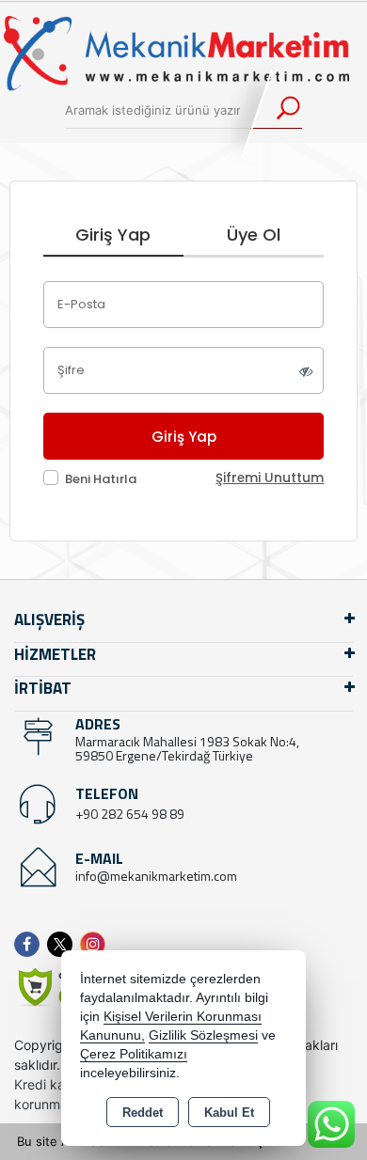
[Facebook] (30, 944)
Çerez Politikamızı (133, 1054)
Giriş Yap (113, 234)
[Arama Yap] (276, 110)
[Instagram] (96, 944)
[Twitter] (63, 944)
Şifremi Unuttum (269, 478)
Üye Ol (253, 234)
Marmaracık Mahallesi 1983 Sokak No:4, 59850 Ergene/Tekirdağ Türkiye (187, 748)
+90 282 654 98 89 (129, 813)
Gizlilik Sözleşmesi (203, 1035)
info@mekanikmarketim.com (156, 876)
